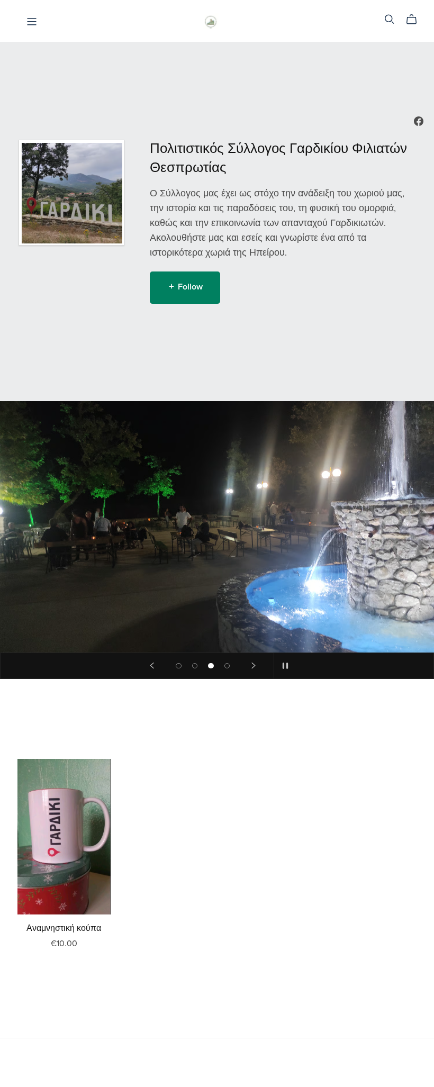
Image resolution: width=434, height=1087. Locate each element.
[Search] (389, 19)
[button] (152, 665)
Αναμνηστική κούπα (63, 928)
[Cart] (415, 19)
